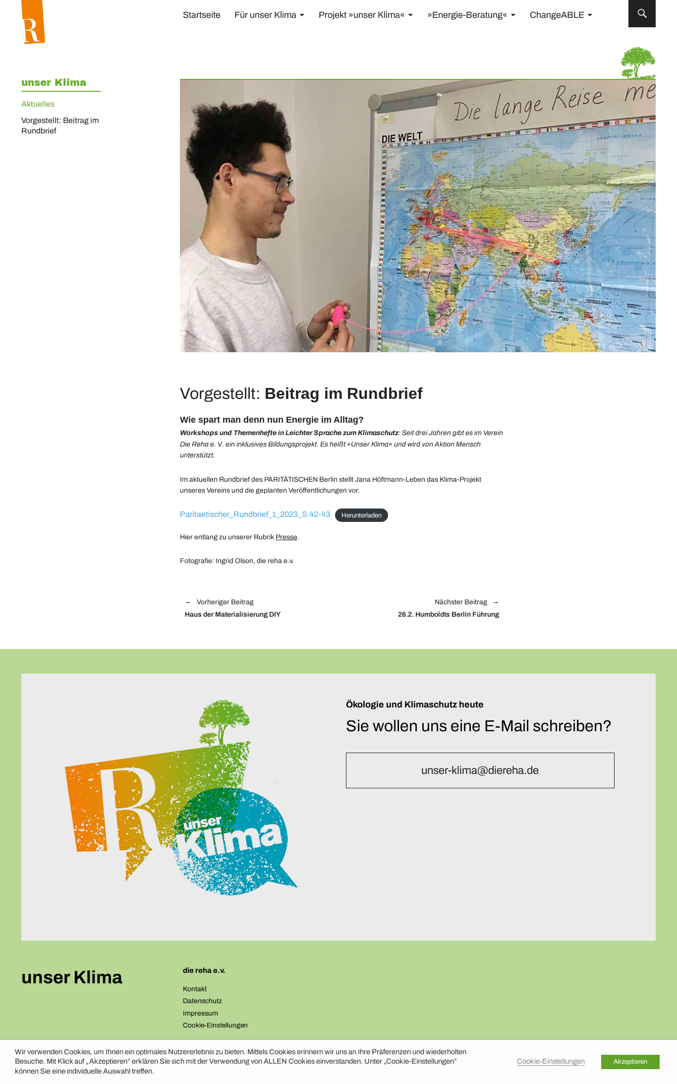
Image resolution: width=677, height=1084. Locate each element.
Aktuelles (38, 104)
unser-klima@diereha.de (480, 770)
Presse (286, 537)
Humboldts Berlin (425, 608)
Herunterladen (361, 514)
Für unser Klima (265, 15)
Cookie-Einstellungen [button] (215, 1025)
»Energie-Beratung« (467, 15)
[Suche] (642, 13)
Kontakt (195, 989)
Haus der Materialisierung (233, 608)
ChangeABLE (557, 15)
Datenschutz (202, 1001)
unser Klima (53, 82)
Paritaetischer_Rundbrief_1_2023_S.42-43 (255, 514)
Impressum (200, 1013)
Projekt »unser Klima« (362, 15)
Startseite (202, 15)
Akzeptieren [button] (630, 1061)
